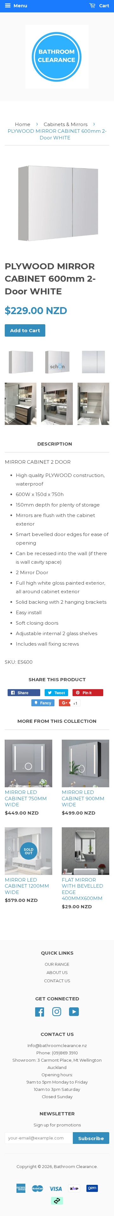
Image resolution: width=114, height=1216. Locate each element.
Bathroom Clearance (75, 1166)
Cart (103, 6)
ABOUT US (57, 972)
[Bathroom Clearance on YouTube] (74, 1011)
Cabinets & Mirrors (65, 124)
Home (22, 124)
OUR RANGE (57, 964)
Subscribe (91, 1138)
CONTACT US (57, 980)
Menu (19, 6)
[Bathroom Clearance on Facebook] (39, 1011)
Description (54, 444)
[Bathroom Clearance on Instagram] (56, 1011)
